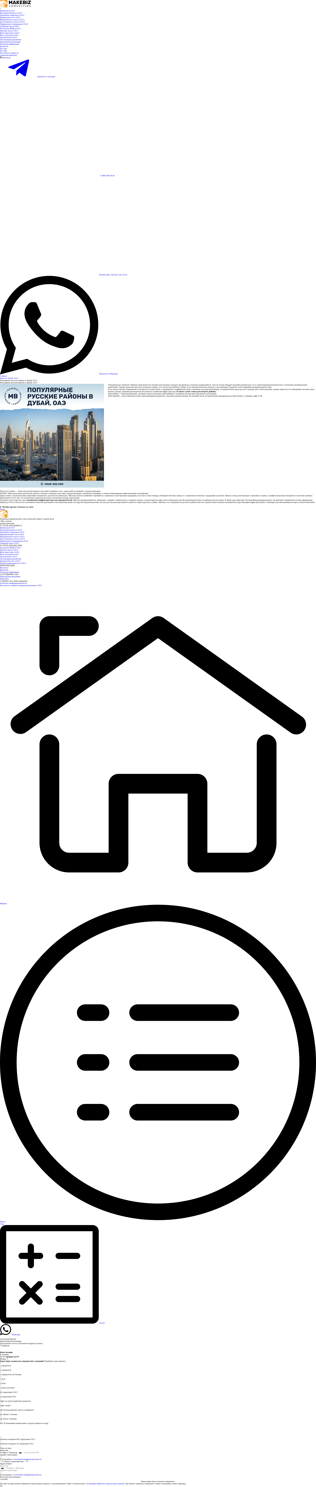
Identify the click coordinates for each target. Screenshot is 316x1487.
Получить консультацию (10, 1477)
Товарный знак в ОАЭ (9, 26)
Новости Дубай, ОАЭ (9, 378)
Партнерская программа (10, 42)
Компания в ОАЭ (7, 11)
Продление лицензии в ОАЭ (12, 15)
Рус (1, 48)
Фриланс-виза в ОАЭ (9, 550)
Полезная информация (9, 44)
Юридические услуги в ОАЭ (12, 20)
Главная (3, 376)
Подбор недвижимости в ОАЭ (13, 563)
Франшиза (4, 579)
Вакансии (4, 570)
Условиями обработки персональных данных (106, 1484)
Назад (2, 509)
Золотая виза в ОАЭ (8, 37)
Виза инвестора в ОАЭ (9, 33)
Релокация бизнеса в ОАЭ (11, 13)
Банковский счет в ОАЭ (10, 17)
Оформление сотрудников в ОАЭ (14, 24)
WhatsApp (15, 1334)
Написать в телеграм (46, 77)
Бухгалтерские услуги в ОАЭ (12, 22)
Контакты (4, 46)
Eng (5, 48)
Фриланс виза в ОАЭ (9, 31)
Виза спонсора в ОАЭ (9, 35)
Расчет (102, 1323)
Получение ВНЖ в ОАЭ (10, 28)
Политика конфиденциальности (13, 583)
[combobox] (21, 1453)
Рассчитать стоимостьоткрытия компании (9, 54)
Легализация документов (10, 40)
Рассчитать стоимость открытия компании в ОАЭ (21, 585)
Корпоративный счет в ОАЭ (12, 534)
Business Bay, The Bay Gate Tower (113, 275)
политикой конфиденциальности (27, 1459)
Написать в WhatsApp (108, 374)
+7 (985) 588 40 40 (106, 176)
